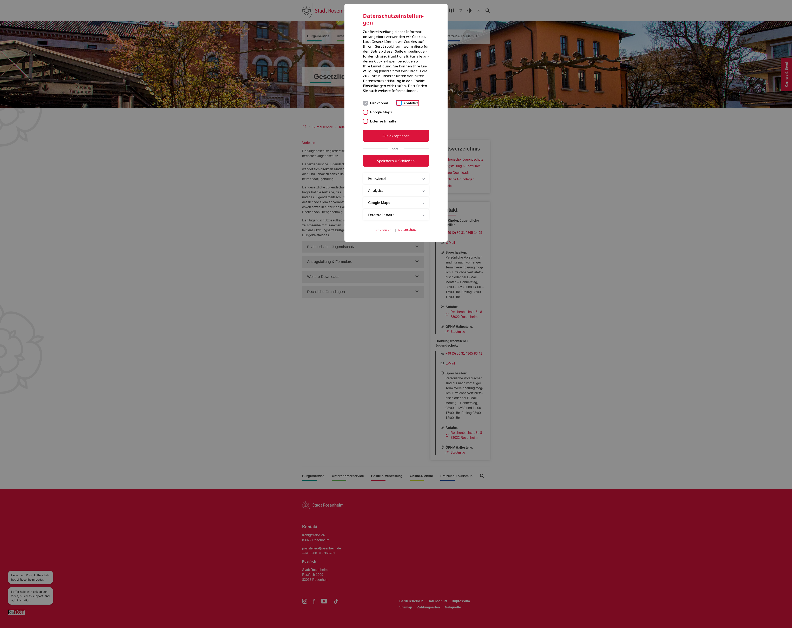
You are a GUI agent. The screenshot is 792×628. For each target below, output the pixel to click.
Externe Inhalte (383, 121)
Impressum (384, 229)
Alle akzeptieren (396, 135)
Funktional (379, 103)
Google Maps (381, 112)
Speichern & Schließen (396, 160)
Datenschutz (407, 229)
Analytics (410, 103)
